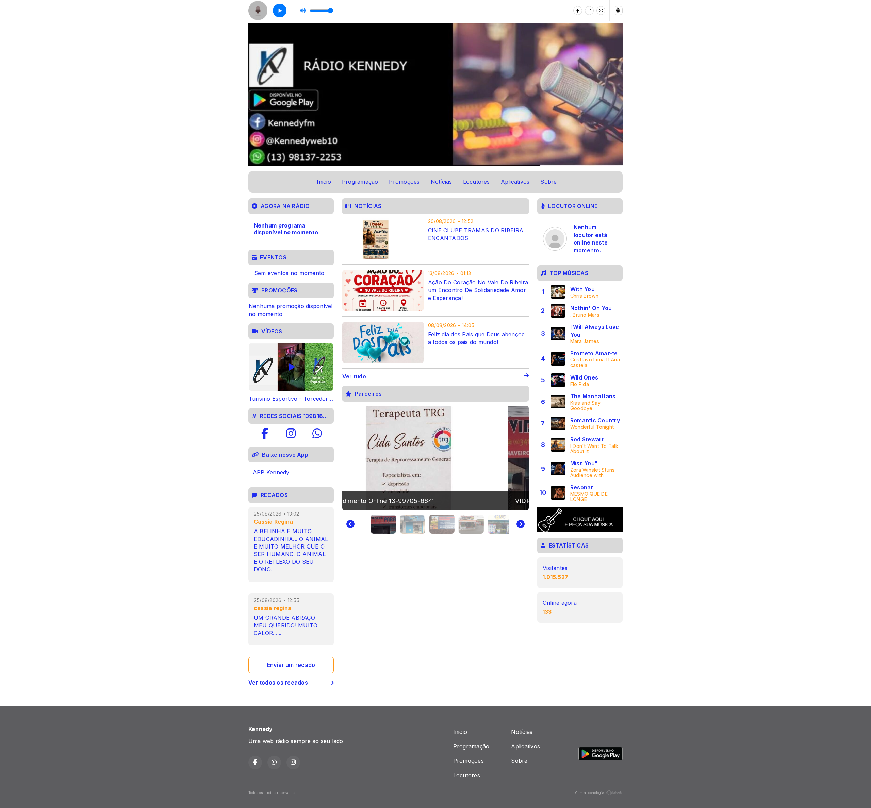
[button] (377, 524)
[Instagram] (589, 10)
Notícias (441, 181)
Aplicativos (515, 181)
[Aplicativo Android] (618, 10)
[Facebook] (577, 10)
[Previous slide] (350, 524)
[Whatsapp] (600, 10)
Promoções (404, 181)
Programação (360, 181)
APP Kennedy (271, 472)
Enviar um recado (291, 664)
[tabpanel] (291, 373)
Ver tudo (354, 376)
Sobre (548, 181)
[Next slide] (520, 524)
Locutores (476, 181)
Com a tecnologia (589, 793)
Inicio (324, 181)
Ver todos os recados (278, 682)
